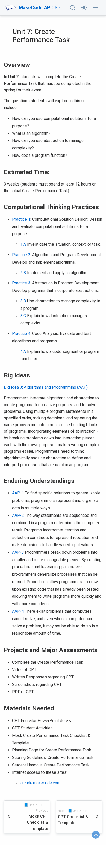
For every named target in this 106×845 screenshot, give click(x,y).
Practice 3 (21, 283)
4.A (23, 351)
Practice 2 (21, 254)
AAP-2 (18, 515)
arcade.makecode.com (40, 782)
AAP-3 (18, 552)
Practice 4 (21, 333)
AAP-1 (18, 493)
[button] (72, 8)
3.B (23, 300)
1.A (23, 244)
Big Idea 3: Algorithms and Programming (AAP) (46, 387)
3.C (23, 315)
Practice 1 (21, 219)
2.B (23, 272)
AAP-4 (18, 611)
